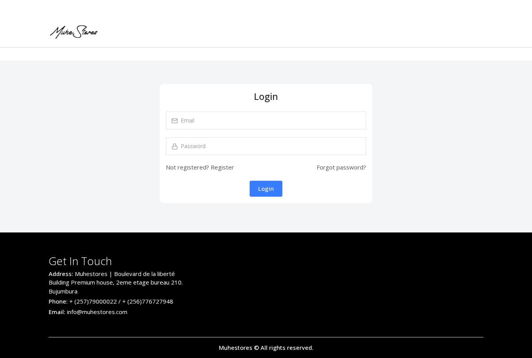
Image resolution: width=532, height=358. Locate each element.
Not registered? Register (200, 167)
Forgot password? (341, 167)
